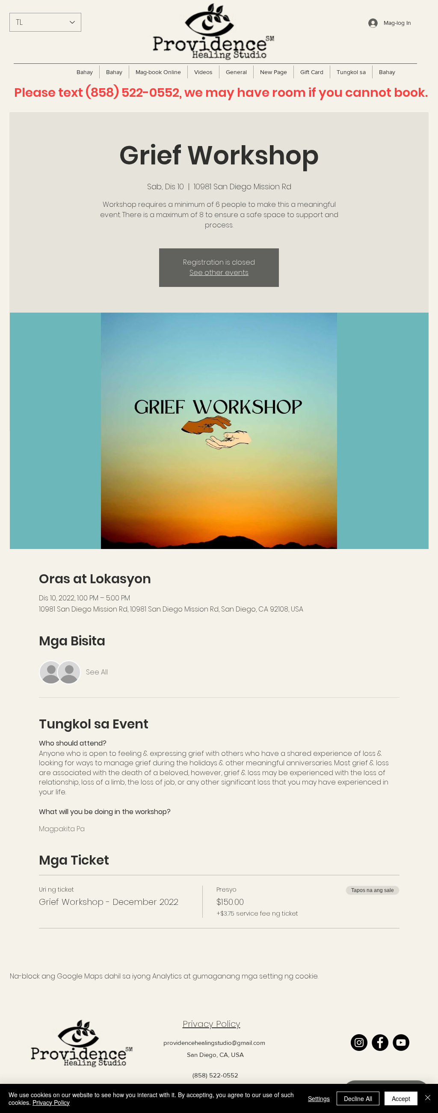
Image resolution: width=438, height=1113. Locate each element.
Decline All (358, 1098)
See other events (219, 273)
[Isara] (428, 1098)
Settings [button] (319, 1098)
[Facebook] (380, 1042)
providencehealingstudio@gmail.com (214, 1042)
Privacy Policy (211, 1024)
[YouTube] (401, 1042)
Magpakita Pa (62, 829)
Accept (401, 1098)
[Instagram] (359, 1042)
